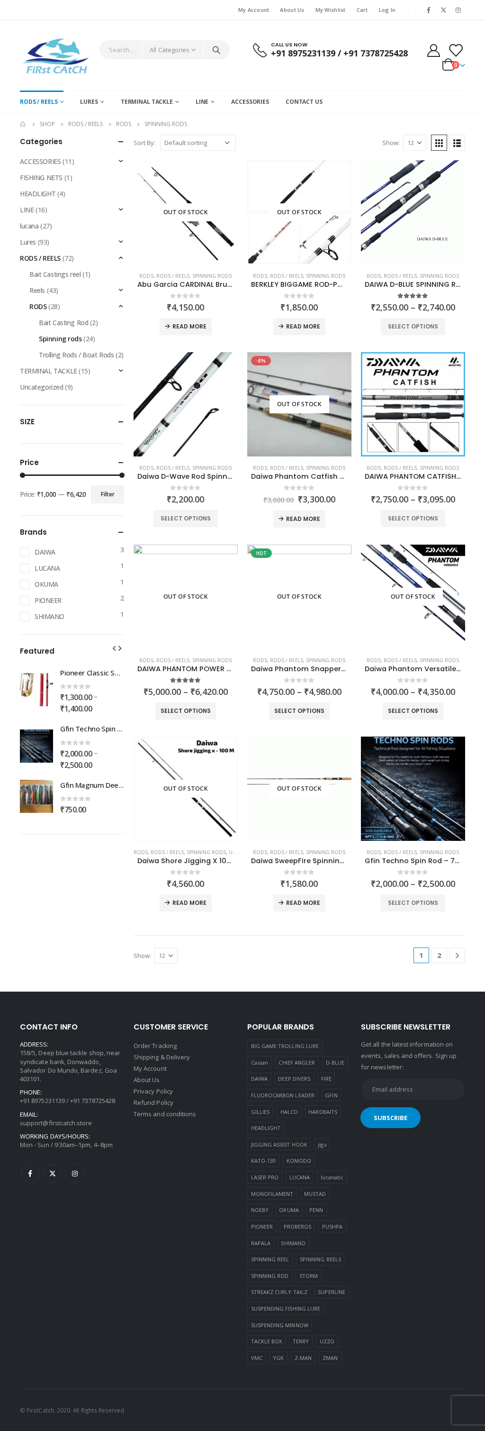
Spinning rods (212, 276)
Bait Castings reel (55, 274)
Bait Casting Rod (63, 322)
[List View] (457, 143)
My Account (253, 9)
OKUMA (46, 584)
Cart (362, 9)
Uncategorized (41, 387)
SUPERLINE (331, 1291)
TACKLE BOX (266, 1341)
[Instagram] (458, 10)
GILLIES (260, 1111)
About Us (292, 9)
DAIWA (45, 551)
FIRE (326, 1078)
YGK (278, 1357)
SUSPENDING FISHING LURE (286, 1308)
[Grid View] (439, 143)
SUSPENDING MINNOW (279, 1325)
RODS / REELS (39, 102)
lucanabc (332, 1177)
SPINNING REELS (320, 1259)
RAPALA (260, 1243)
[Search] (216, 49)
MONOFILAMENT (272, 1193)
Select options (413, 326)
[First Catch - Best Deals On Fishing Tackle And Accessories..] (57, 55)
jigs (322, 1144)
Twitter (52, 1173)
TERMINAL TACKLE (147, 102)
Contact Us (304, 102)
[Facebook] (428, 10)
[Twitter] (444, 10)
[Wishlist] (455, 50)
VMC (256, 1357)
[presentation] (114, 647)
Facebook (30, 1173)
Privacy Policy (154, 1091)
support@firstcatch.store (56, 1123)
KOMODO (299, 1160)
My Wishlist (330, 9)
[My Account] (433, 50)
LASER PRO (265, 1177)
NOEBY (260, 1209)
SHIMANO (49, 616)
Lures (28, 241)
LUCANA (47, 568)
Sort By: (144, 142)
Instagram (74, 1173)
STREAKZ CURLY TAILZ (279, 1291)
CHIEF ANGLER (296, 1062)
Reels (37, 290)
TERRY (301, 1341)
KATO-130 (263, 1160)
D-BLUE (335, 1062)
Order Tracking (155, 1045)
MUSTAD (315, 1193)
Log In (387, 9)
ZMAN (330, 1357)
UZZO (327, 1341)
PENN (316, 1209)
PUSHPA (332, 1226)
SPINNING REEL (270, 1259)
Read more (189, 326)
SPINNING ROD (270, 1275)
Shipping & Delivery (162, 1057)
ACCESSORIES (250, 102)
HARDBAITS (322, 1111)
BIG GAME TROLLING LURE (285, 1045)
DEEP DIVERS (294, 1078)
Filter (108, 494)
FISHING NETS (41, 177)
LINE (202, 102)
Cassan (259, 1062)
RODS (146, 276)
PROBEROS (298, 1226)
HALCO (289, 1111)
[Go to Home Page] (23, 124)
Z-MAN (303, 1357)
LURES (89, 102)
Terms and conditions (165, 1114)
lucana (29, 225)
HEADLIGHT (37, 193)
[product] (413, 212)
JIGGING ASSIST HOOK (279, 1144)
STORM (308, 1275)
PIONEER (48, 600)
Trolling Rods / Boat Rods (76, 354)
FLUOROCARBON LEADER (282, 1095)
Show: (391, 142)
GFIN (331, 1095)
